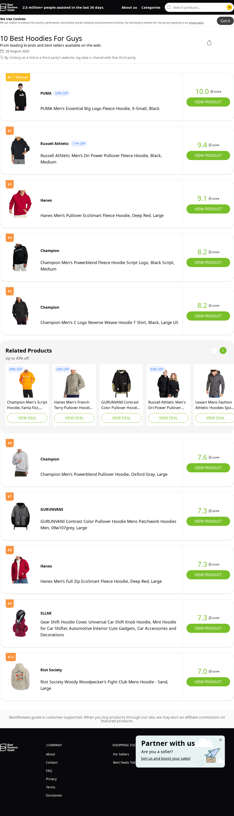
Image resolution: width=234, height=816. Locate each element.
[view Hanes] (20, 204)
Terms (50, 787)
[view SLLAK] (20, 623)
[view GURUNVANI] (121, 384)
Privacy (51, 779)
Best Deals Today (126, 762)
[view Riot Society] (20, 676)
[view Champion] (20, 257)
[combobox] (199, 7)
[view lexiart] (215, 384)
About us (129, 7)
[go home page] (9, 7)
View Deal (27, 417)
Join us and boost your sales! (166, 758)
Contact (52, 762)
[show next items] (223, 350)
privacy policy (196, 22)
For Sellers (121, 754)
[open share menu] (209, 42)
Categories (150, 7)
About (50, 754)
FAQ (49, 770)
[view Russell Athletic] (20, 150)
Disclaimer (54, 795)
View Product (208, 101)
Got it (225, 20)
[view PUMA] (20, 97)
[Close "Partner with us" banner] (220, 739)
